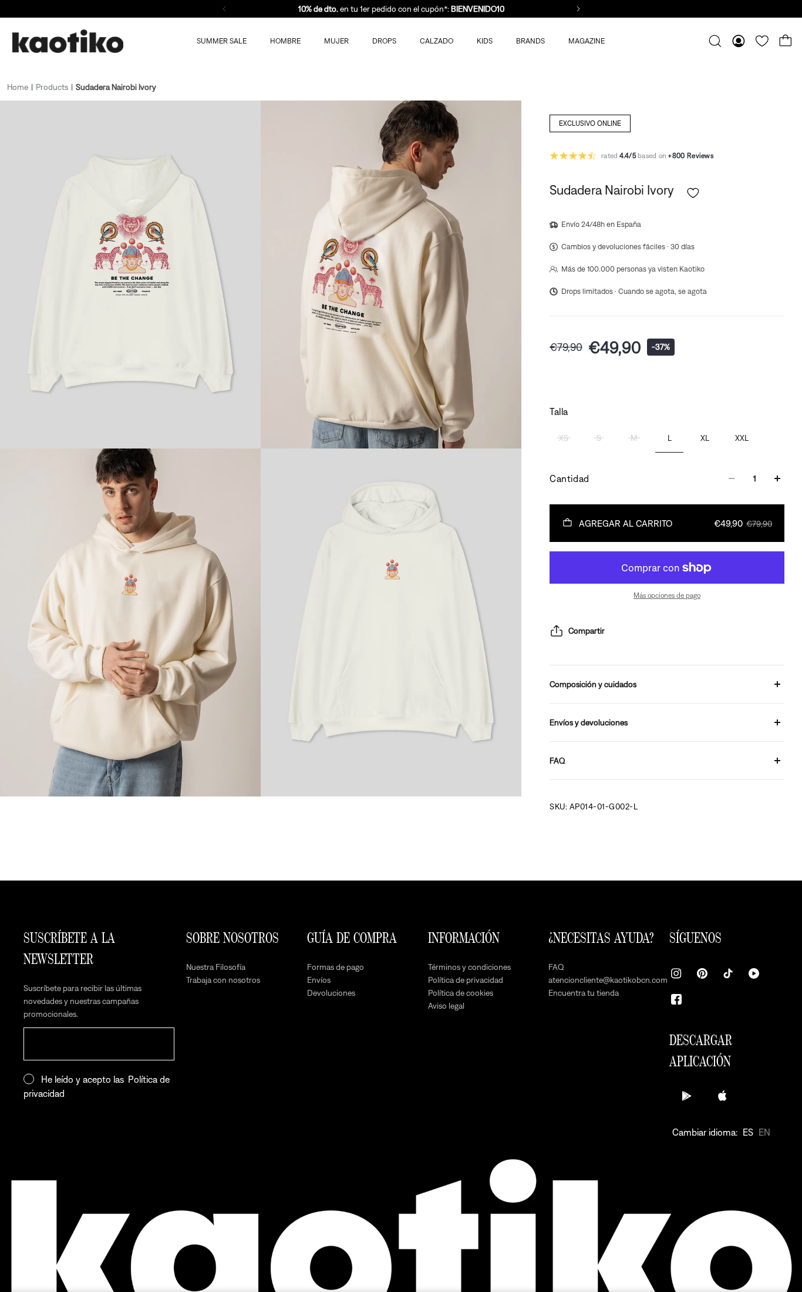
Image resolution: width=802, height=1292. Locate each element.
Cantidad (569, 478)
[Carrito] (785, 41)
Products (52, 87)
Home (17, 87)
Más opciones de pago (666, 595)
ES (748, 1132)
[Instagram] (676, 973)
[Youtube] (754, 973)
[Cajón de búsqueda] (715, 41)
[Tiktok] (728, 973)
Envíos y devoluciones (589, 722)
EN (764, 1132)
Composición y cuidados (593, 684)
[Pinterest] (702, 973)
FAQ (557, 760)
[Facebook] (676, 999)
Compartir (586, 630)
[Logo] (67, 41)
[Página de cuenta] (738, 41)
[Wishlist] (762, 41)
